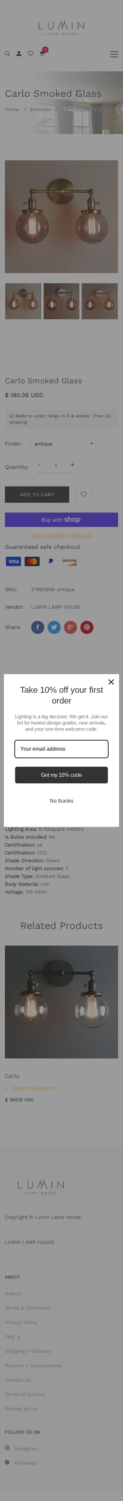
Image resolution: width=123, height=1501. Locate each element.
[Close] (111, 682)
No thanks (61, 801)
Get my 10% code (61, 775)
